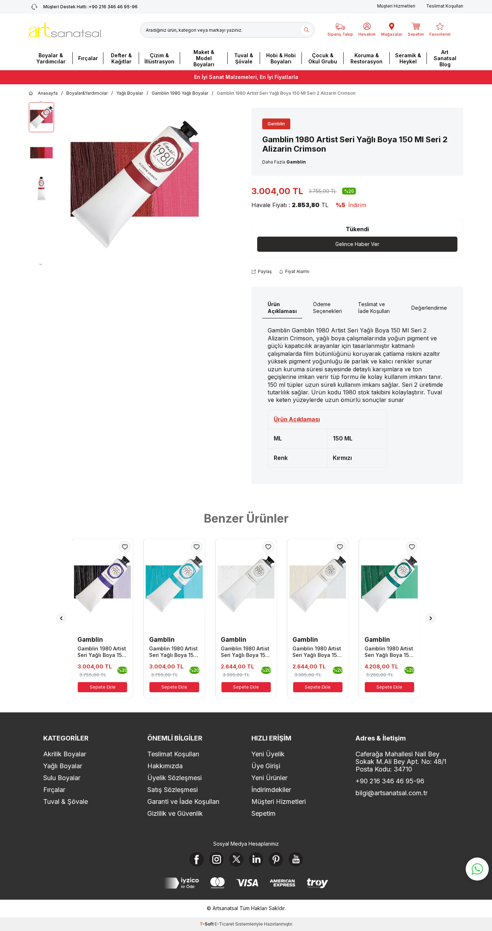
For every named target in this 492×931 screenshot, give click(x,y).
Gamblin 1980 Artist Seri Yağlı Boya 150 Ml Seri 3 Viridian (388, 651)
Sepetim (263, 813)
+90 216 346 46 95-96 (90, 6)
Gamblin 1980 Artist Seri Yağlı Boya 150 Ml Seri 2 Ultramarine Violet (101, 651)
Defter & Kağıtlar (121, 58)
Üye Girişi (265, 766)
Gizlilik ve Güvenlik (175, 813)
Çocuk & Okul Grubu (322, 58)
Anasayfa (48, 93)
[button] (41, 101)
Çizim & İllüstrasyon (159, 58)
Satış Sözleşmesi (172, 789)
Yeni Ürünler (269, 778)
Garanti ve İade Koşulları (183, 801)
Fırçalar (88, 58)
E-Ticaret (224, 924)
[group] (134, 184)
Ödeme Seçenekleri (327, 307)
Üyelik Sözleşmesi (174, 778)
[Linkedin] (256, 859)
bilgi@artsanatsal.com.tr (391, 793)
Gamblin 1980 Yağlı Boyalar (180, 93)
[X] (236, 859)
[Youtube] (296, 859)
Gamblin (276, 123)
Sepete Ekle (103, 687)
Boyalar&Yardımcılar (87, 93)
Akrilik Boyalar (64, 754)
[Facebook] (196, 859)
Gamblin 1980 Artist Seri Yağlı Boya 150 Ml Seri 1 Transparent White (245, 651)
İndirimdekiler (271, 789)
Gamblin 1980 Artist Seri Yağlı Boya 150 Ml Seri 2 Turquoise (173, 651)
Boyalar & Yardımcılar (51, 58)
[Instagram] (216, 859)
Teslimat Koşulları (444, 6)
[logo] (65, 30)
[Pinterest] (276, 859)
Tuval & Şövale (243, 58)
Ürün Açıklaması (282, 307)
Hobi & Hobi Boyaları (281, 58)
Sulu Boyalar (61, 778)
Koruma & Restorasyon (366, 58)
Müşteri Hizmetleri (396, 6)
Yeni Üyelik (268, 754)
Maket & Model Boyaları (203, 58)
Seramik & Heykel (408, 58)
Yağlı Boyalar (129, 93)
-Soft (207, 924)
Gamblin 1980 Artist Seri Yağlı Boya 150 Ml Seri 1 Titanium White (316, 651)
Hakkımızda (165, 766)
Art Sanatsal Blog (445, 58)
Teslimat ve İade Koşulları (374, 307)
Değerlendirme (429, 308)
